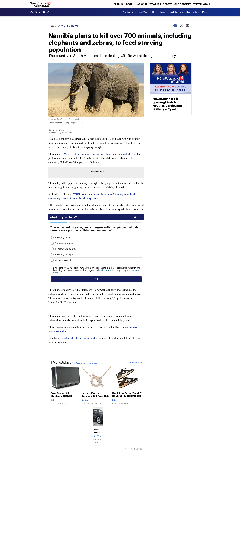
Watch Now (201, 4)
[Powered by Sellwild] (138, 449)
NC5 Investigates (158, 12)
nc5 (40, 12)
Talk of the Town (192, 12)
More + (205, 12)
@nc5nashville (48, 12)
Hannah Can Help (175, 12)
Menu (117, 4)
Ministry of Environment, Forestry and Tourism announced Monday (100, 154)
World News (70, 25)
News (52, 25)
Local (130, 4)
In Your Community (128, 12)
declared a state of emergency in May (77, 338)
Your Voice (143, 12)
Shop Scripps (182, 4)
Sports (167, 4)
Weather (155, 4)
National (142, 4)
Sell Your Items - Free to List (84, 363)
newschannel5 (32, 12)
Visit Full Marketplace (133, 362)
